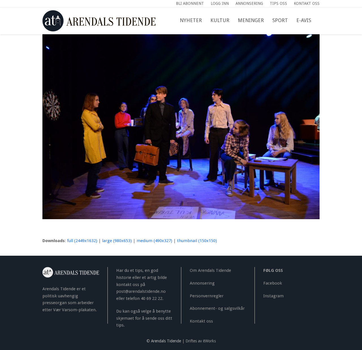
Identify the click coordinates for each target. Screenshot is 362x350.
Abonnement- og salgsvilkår (217, 308)
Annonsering (202, 283)
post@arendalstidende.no (141, 291)
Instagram (273, 295)
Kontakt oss (201, 321)
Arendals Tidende (166, 341)
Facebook (272, 283)
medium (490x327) (154, 240)
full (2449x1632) (82, 240)
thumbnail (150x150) (197, 240)
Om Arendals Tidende (210, 270)
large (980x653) (117, 240)
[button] (319, 21)
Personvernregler (206, 295)
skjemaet (125, 318)
